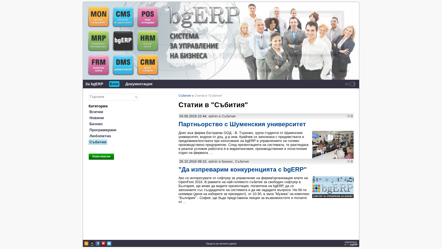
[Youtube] (103, 243)
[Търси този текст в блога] (135, 97)
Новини (96, 118)
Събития (97, 142)
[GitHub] (91, 243)
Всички (96, 112)
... (211, 153)
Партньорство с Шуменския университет (242, 124)
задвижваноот (351, 243)
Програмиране (102, 130)
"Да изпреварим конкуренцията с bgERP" (243, 169)
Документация (138, 84)
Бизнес (96, 124)
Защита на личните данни (221, 243)
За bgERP (94, 84)
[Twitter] (109, 243)
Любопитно (100, 136)
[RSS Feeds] (86, 243)
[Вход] (350, 84)
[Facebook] (97, 243)
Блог (114, 84)
